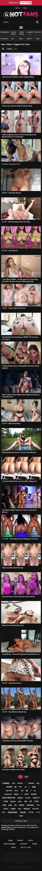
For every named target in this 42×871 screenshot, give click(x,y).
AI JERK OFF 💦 (29, 33)
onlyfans (12, 812)
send (26, 794)
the (4, 805)
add (19, 809)
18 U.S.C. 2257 (26, 847)
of (30, 801)
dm (22, 790)
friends (31, 783)
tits (38, 812)
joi (25, 787)
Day (12, 38)
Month (29, 38)
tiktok (31, 812)
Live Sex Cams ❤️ (13, 33)
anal (20, 801)
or (15, 805)
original (30, 805)
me (27, 791)
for (21, 816)
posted (35, 809)
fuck (36, 801)
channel (6, 783)
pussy (34, 794)
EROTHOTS (38, 32)
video (21, 805)
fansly (6, 809)
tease (23, 812)
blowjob (8, 794)
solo (20, 798)
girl (3, 812)
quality (36, 798)
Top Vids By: (4, 38)
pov (20, 787)
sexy (16, 794)
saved (20, 783)
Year (37, 38)
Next (26, 777)
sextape (9, 790)
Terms (34, 844)
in (15, 787)
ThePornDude (4, 32)
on (25, 801)
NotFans (18, 867)
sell (16, 790)
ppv (38, 805)
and (34, 787)
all (38, 783)
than (5, 801)
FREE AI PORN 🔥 (21, 33)
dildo (13, 802)
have (13, 809)
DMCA (13, 847)
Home (10, 840)
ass (10, 805)
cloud (27, 798)
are (13, 783)
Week (21, 38)
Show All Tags (21, 821)
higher (9, 787)
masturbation (8, 798)
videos (27, 809)
